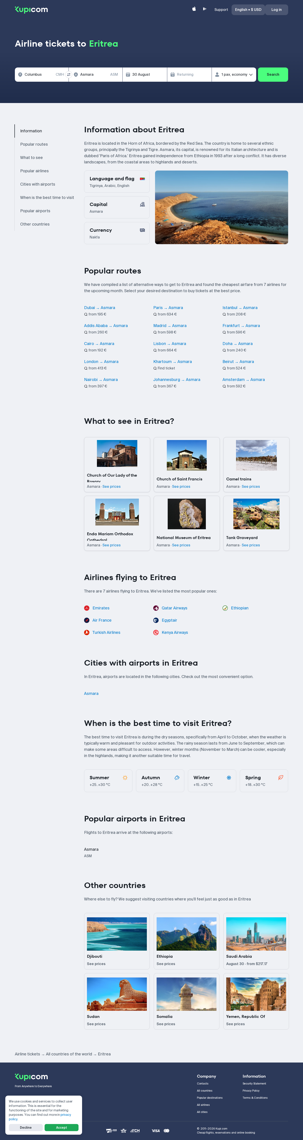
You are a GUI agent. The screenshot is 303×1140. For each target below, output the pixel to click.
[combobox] (42, 74)
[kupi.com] (31, 10)
